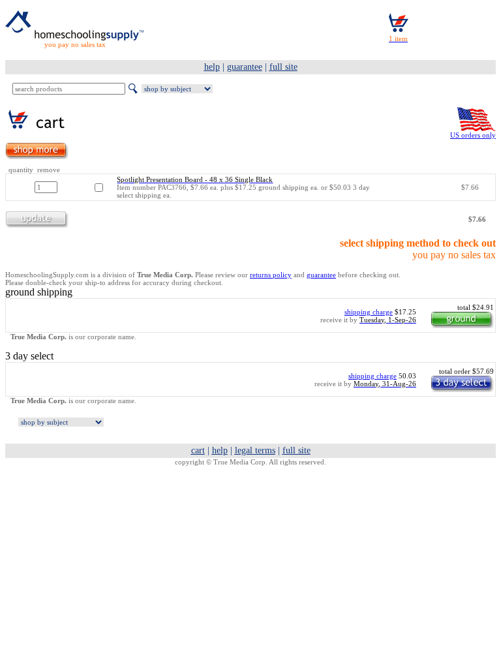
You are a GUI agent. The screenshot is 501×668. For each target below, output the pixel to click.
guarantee (321, 275)
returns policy (271, 275)
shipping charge (368, 312)
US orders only (473, 135)
